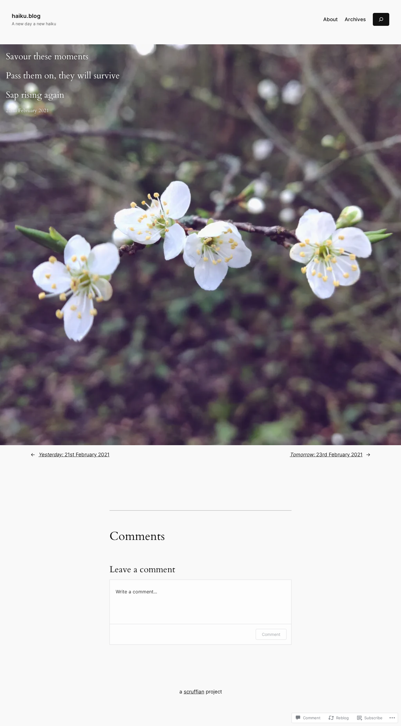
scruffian (194, 692)
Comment (271, 634)
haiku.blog (26, 15)
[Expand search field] (381, 19)
